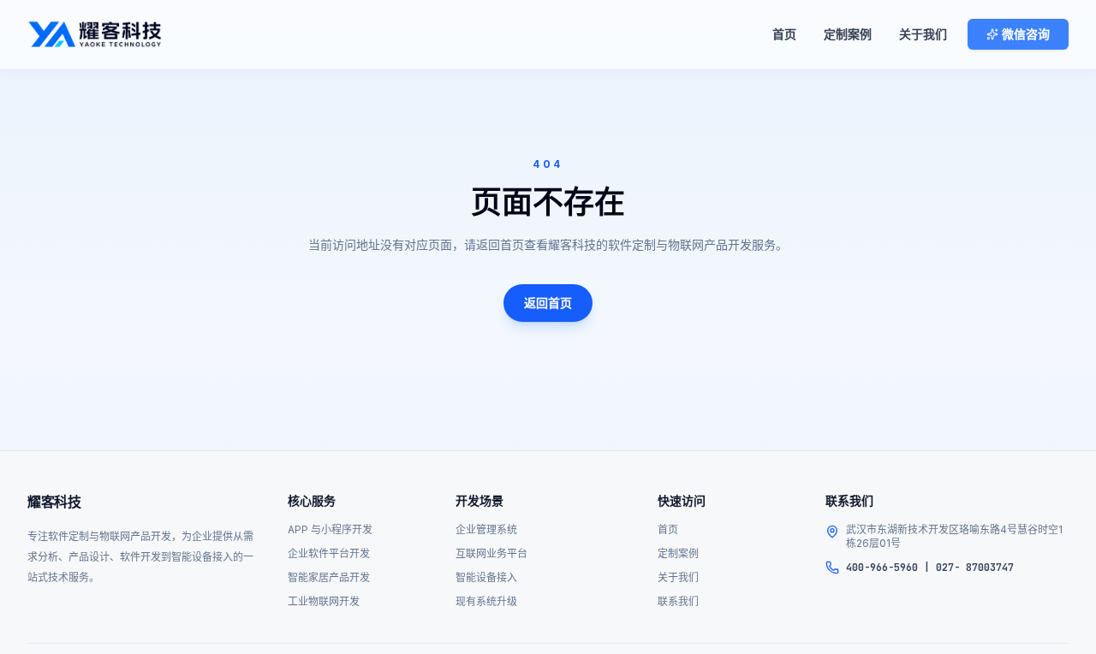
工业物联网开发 (324, 601)
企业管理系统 (486, 529)
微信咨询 (1026, 34)
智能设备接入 (486, 577)
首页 (784, 34)
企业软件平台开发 (329, 553)
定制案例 (848, 34)
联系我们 (678, 601)
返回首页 (548, 302)
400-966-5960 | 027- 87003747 (930, 567)
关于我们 (923, 34)
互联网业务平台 (491, 553)
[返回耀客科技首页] (94, 34)
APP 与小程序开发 (330, 529)
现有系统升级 (486, 601)
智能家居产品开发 (329, 577)
